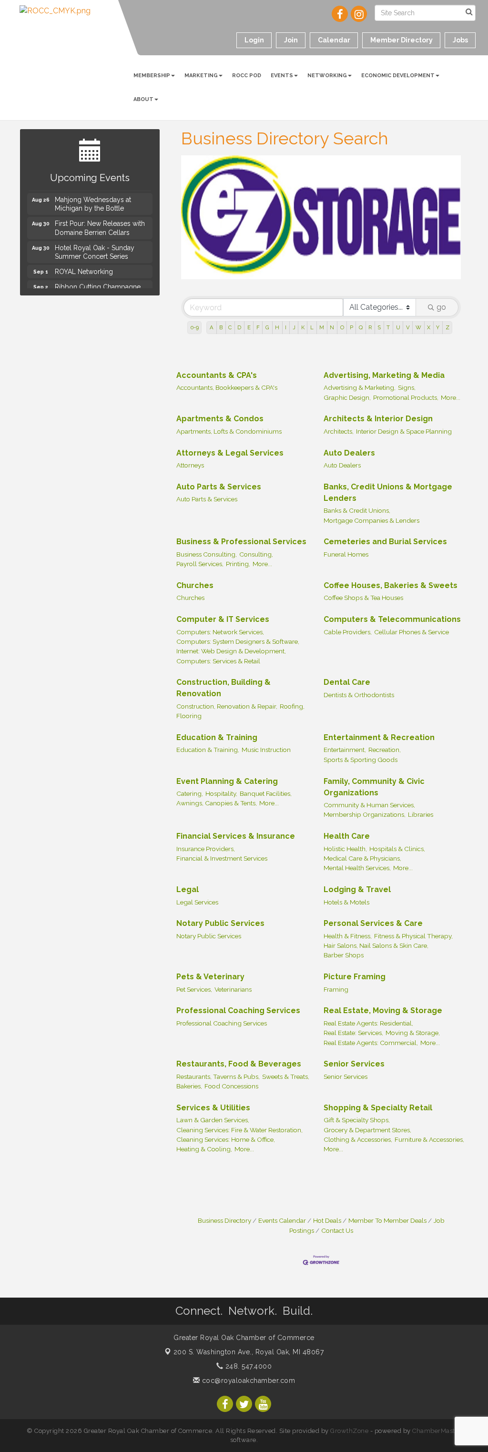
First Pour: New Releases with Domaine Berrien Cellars (100, 224)
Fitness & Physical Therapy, (413, 936)
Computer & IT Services (222, 619)
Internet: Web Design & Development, (231, 651)
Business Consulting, (206, 554)
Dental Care (347, 682)
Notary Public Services (220, 923)
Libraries (420, 814)
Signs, (407, 387)
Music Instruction (266, 749)
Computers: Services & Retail (218, 661)
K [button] (303, 327)
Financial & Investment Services (221, 858)
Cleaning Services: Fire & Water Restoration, (239, 1130)
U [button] (398, 327)
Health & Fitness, (348, 936)
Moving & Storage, (413, 1032)
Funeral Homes (346, 554)
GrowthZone (349, 1430)
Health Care (347, 836)
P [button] (351, 327)
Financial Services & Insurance (235, 836)
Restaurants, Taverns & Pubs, (218, 1076)
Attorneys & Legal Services (230, 452)
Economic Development (398, 75)
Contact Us (337, 1230)
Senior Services (354, 1063)
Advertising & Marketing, (360, 387)
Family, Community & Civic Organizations (374, 787)
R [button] (370, 327)
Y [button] (437, 327)
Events (282, 75)
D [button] (239, 327)
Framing (336, 989)
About (143, 99)
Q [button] (361, 327)
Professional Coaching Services (238, 1010)
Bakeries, (189, 1086)
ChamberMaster (436, 1430)
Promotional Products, (405, 397)
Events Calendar (282, 1220)
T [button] (388, 327)
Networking (327, 75)
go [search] (441, 307)
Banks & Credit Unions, (357, 510)
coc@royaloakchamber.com (247, 1380)
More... (450, 397)
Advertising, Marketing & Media (384, 375)
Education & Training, (207, 749)
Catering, (189, 793)
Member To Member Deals (387, 1220)
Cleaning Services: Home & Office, (225, 1139)
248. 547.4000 (247, 1366)
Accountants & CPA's (216, 375)
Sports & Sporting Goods (360, 759)
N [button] (332, 327)
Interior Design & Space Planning (404, 431)
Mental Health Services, (357, 868)
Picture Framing (355, 976)
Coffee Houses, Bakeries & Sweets (391, 585)
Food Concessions (231, 1086)
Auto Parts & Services (218, 486)
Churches (195, 585)
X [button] (428, 327)
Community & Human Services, (369, 805)
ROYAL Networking (84, 268)
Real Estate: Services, (353, 1032)
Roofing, (292, 706)
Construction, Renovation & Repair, (226, 706)
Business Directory (224, 1220)
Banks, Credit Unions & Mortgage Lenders (388, 492)
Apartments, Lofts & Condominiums (229, 431)
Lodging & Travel (357, 889)
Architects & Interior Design (378, 418)
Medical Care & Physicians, (362, 858)
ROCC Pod (246, 75)
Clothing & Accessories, (358, 1139)
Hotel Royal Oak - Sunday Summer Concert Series (94, 248)
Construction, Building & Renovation (223, 688)
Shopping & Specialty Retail (378, 1107)
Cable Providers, (348, 632)
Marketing (201, 75)
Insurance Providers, (205, 849)
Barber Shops (344, 955)
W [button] (418, 327)
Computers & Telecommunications (392, 619)
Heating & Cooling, (204, 1149)
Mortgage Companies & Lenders (371, 520)
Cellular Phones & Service (411, 632)
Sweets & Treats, (285, 1076)
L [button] (312, 327)
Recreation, (384, 749)
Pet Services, (194, 989)
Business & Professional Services (241, 541)
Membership (151, 75)
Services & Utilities (213, 1107)
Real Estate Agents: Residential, (368, 1023)
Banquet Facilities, (266, 793)
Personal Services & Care (373, 923)
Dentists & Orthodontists (359, 695)
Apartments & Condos (220, 418)
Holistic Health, (345, 849)
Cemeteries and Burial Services (385, 541)
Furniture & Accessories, (429, 1139)
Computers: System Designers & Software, (237, 641)
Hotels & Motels (346, 902)
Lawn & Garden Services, (212, 1120)
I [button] (285, 327)
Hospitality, (221, 793)
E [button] (249, 327)
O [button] (342, 327)
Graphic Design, (347, 397)
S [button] (379, 327)
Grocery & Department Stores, (367, 1130)
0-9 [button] (195, 327)
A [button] (212, 327)
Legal (187, 889)
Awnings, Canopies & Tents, (216, 803)
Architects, (339, 431)
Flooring (189, 716)
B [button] (221, 327)
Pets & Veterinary (210, 976)
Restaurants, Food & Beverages (238, 1063)
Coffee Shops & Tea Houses (363, 597)
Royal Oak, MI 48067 (248, 1352)
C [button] (230, 327)
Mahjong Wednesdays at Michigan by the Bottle (93, 200)
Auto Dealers (349, 452)
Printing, (238, 564)
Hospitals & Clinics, (397, 849)
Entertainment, (345, 749)
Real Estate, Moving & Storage (383, 1010)
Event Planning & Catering (227, 781)
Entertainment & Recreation (379, 737)
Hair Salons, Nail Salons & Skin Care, (376, 945)
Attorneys (190, 465)
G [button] (267, 327)
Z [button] (447, 327)
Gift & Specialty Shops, (357, 1120)
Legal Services (197, 902)
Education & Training (216, 737)
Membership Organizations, (365, 814)
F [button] (258, 327)
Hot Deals (327, 1220)
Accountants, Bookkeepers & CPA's (226, 387)
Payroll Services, (200, 564)
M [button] (321, 327)
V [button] (408, 327)
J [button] (294, 327)
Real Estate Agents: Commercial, (371, 1042)
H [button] (277, 327)
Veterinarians (233, 989)
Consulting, (256, 554)
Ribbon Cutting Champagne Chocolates (98, 287)
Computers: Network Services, (220, 632)
